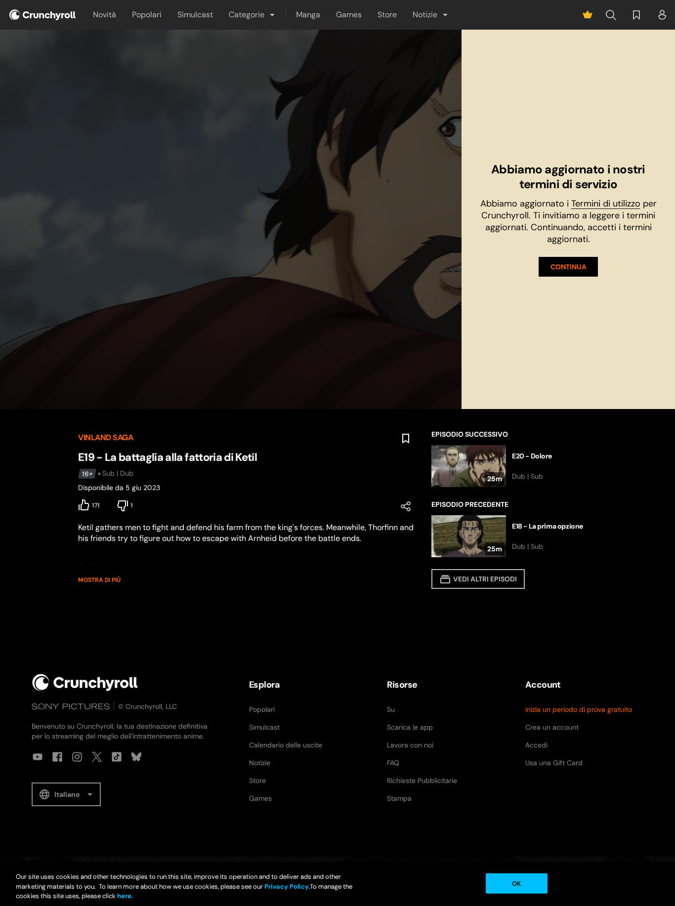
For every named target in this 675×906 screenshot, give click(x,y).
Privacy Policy (286, 886)
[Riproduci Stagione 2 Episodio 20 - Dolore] (514, 466)
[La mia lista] (636, 15)
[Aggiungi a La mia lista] (406, 439)
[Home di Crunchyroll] (85, 682)
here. (124, 896)
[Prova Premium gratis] (587, 15)
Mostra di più (99, 580)
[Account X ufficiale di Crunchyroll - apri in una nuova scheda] (97, 757)
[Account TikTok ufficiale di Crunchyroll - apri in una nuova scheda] (117, 757)
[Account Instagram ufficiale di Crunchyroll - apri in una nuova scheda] (77, 757)
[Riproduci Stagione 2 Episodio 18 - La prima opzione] (514, 536)
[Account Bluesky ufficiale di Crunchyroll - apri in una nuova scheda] (136, 757)
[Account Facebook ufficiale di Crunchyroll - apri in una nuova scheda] (57, 757)
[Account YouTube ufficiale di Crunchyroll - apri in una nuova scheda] (37, 757)
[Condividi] (406, 506)
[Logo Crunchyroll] (42, 15)
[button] (252, 15)
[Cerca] (611, 15)
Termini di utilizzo (605, 203)
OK (516, 883)
